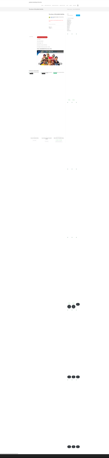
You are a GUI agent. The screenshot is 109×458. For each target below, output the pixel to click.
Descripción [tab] (31, 36)
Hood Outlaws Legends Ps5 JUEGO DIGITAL (47, 138)
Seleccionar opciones (59, 141)
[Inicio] (66, 9)
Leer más (34, 140)
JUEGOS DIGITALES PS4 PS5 (35, 2)
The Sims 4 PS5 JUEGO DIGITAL (76, 9)
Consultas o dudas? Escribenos (42, 37)
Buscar (78, 15)
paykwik (1, 453)
